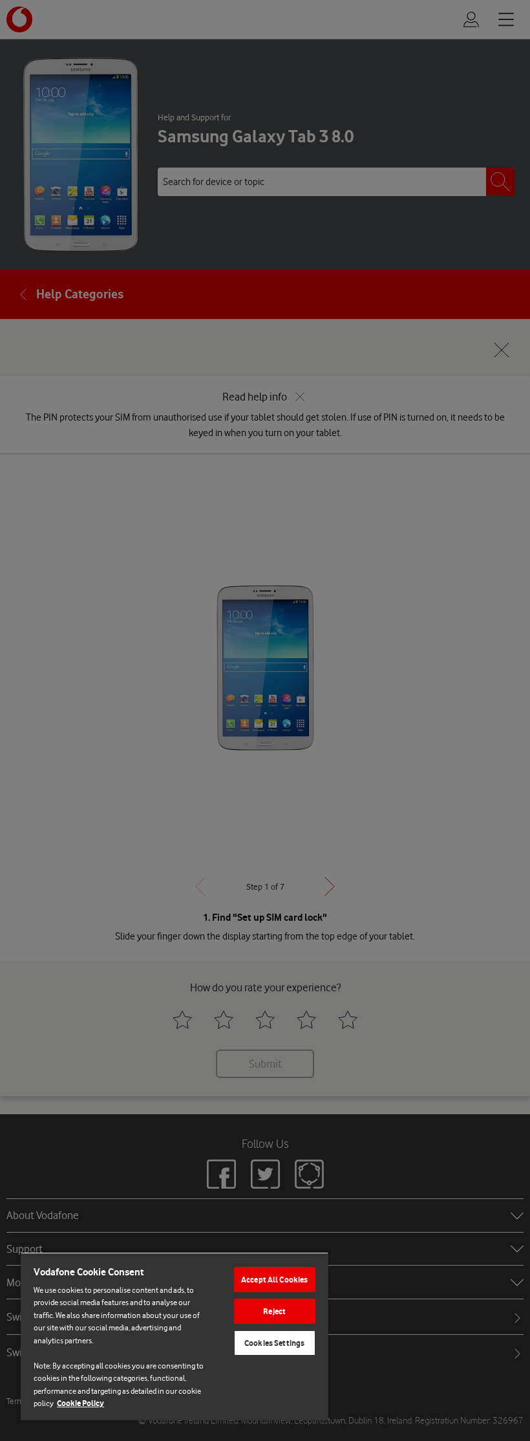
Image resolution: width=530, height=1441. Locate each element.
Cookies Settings (274, 1343)
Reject (274, 1311)
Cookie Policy (80, 1403)
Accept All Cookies (274, 1279)
